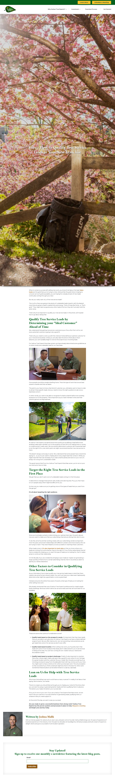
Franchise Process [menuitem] (91, 9)
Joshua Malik (46, 716)
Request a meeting (78, 706)
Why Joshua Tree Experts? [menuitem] (56, 9)
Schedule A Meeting (101, 2)
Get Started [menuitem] (107, 9)
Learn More (84, 2)
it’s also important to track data (53, 548)
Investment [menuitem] (75, 9)
